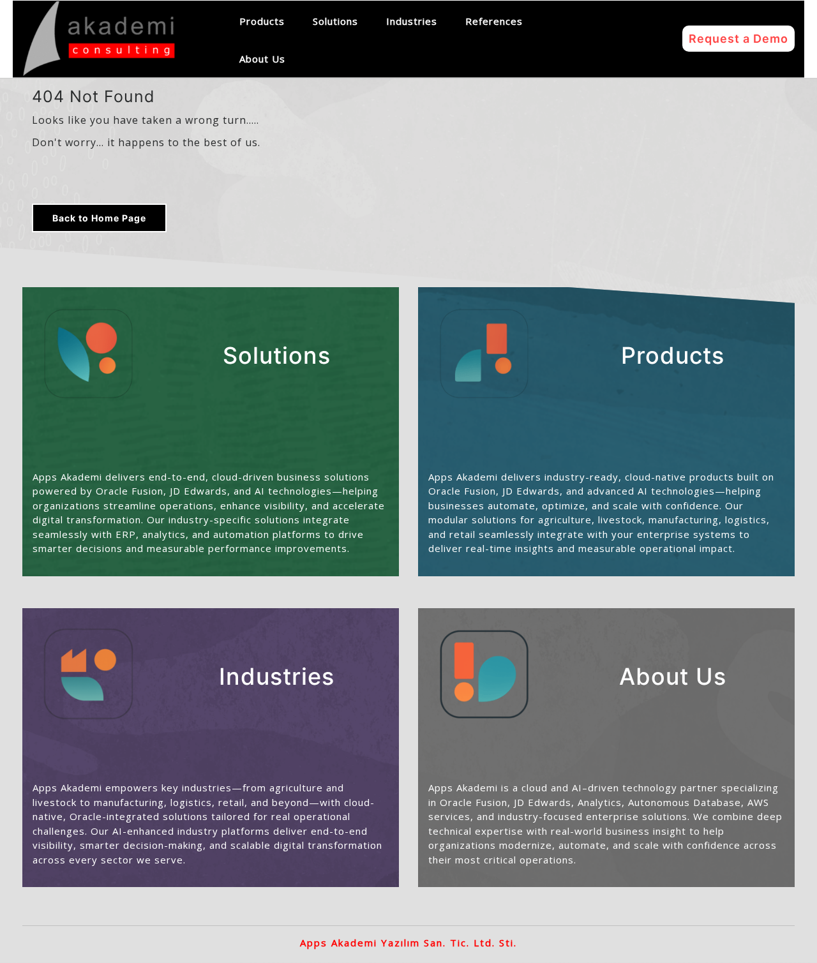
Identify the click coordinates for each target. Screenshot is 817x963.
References (494, 21)
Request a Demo (738, 38)
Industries (411, 21)
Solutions (335, 21)
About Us (262, 58)
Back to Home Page (99, 218)
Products (262, 21)
